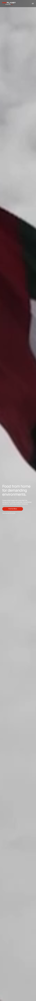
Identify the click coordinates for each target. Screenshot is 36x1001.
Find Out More (12, 509)
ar (33, 3)
